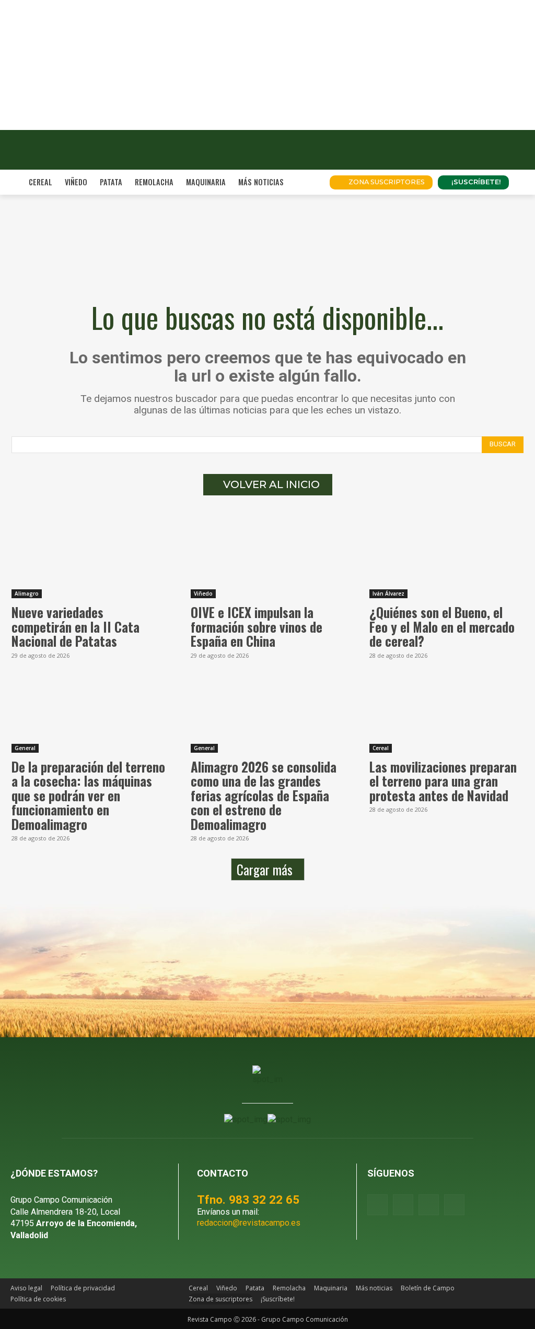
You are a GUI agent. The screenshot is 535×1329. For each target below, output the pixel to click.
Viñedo (203, 593)
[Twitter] (454, 1204)
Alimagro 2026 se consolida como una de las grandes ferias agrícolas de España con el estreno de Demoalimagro (263, 795)
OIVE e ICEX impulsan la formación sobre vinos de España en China (256, 626)
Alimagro (27, 593)
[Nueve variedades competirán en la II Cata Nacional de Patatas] (88, 559)
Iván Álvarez (388, 593)
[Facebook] (377, 1204)
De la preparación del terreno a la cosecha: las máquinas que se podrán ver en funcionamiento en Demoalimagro (88, 795)
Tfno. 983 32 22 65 (248, 1199)
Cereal (381, 748)
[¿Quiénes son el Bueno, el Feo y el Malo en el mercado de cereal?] (446, 559)
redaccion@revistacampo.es (248, 1223)
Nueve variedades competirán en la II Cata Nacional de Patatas (75, 626)
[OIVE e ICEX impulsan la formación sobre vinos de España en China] (268, 559)
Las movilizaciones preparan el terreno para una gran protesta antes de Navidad (443, 781)
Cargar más (265, 869)
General (25, 748)
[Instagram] (403, 1204)
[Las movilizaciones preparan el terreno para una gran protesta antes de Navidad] (446, 714)
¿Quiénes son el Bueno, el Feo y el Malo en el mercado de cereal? (442, 626)
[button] (308, 182)
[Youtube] (428, 1204)
